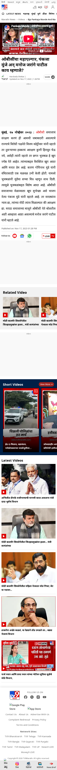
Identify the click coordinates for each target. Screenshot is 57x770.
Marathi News (8, 19)
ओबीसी (40, 132)
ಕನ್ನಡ (18, 2)
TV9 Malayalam (22, 746)
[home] (3, 13)
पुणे (38, 13)
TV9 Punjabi (42, 741)
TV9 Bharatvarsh (13, 736)
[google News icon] (22, 236)
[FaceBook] (25, 697)
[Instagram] (38, 697)
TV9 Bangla (13, 741)
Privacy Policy (39, 719)
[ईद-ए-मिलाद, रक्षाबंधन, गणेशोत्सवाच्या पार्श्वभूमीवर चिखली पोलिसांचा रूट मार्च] (21, 420)
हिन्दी (3, 2)
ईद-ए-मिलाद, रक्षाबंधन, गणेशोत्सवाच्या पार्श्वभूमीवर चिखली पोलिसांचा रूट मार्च (17, 446)
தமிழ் (54, 2)
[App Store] (36, 709)
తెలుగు (25, 2)
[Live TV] (45, 7)
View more (45, 384)
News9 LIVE (48, 746)
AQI (40, 7)
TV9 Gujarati (27, 741)
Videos (21, 19)
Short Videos (13, 384)
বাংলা (31, 2)
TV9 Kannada (44, 736)
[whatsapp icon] (29, 236)
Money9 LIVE (28, 752)
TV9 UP (36, 746)
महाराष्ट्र (26, 13)
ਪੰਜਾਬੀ (47, 2)
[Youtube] (44, 697)
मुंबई (33, 13)
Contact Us (11, 714)
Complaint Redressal (19, 719)
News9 (11, 2)
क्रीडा (45, 13)
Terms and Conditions (27, 724)
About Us (23, 714)
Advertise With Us (40, 714)
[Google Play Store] (18, 707)
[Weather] (35, 7)
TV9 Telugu (30, 736)
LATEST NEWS (13, 13)
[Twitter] (32, 697)
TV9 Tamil (7, 746)
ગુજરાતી (39, 2)
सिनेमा (51, 13)
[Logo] (4, 7)
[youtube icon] (14, 236)
